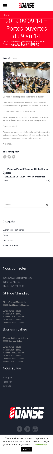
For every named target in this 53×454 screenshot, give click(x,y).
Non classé (8, 240)
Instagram (8, 378)
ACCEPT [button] (26, 449)
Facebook (7, 382)
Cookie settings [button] (40, 445)
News (5, 235)
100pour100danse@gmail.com (17, 278)
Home (5, 41)
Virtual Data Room (10, 245)
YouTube (7, 386)
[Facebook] (19, 429)
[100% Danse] (26, 5)
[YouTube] (35, 429)
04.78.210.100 (13, 282)
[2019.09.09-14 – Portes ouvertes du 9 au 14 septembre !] (26, 77)
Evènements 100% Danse (20, 41)
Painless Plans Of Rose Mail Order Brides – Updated (26, 171)
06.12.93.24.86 (17, 286)
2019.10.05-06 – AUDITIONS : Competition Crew (24, 179)
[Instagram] (27, 429)
